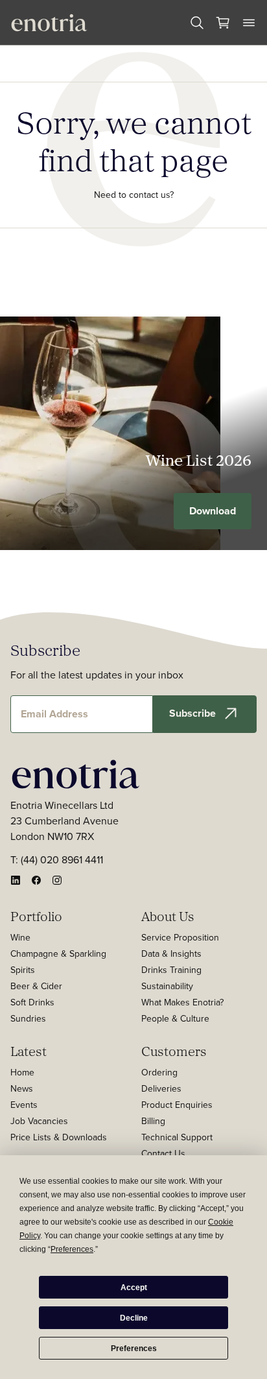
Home (22, 1072)
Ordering (159, 1072)
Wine (20, 937)
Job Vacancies (39, 1120)
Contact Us (163, 1153)
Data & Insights (171, 953)
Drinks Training (171, 969)
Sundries (28, 1018)
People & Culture (175, 1018)
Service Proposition (180, 937)
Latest (28, 1051)
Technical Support (177, 1137)
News (21, 1088)
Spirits (22, 969)
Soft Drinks (32, 1002)
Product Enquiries (177, 1104)
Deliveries (161, 1088)
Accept (134, 1287)
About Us (167, 916)
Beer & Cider (36, 985)
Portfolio (36, 916)
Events (24, 1104)
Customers (174, 1051)
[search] (197, 22)
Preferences (134, 1348)
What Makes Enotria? (182, 1002)
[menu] (249, 23)
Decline (134, 1318)
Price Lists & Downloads (58, 1137)
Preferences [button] (72, 1249)
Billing (153, 1120)
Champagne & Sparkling (58, 953)
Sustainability (167, 985)
